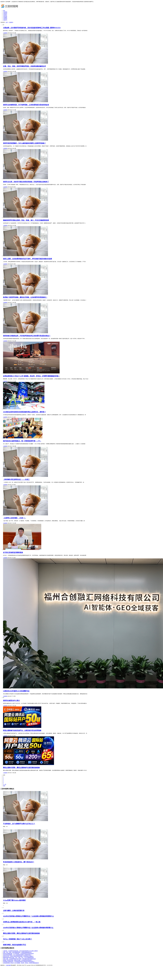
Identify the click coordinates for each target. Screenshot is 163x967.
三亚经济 (5, 13)
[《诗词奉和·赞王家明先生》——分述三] (25, 476)
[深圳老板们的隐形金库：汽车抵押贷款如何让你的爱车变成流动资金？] (25, 332)
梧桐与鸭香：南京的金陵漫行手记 (14, 945)
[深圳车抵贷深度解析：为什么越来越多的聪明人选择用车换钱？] (25, 140)
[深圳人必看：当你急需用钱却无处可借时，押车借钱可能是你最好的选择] (25, 255)
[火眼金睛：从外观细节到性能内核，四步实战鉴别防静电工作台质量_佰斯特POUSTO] (3, 24)
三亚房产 (5, 14)
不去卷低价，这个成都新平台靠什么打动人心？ (19, 823)
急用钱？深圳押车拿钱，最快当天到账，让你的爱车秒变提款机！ (25, 297)
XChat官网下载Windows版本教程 (14, 900)
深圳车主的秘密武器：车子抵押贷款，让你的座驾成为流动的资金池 (26, 105)
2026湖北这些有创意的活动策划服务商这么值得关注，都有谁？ (24, 412)
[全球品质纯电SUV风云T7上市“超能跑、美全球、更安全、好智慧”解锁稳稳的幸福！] (31, 373)
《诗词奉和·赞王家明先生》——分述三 (16, 479)
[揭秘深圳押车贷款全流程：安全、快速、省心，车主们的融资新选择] (25, 217)
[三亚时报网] (10, 8)
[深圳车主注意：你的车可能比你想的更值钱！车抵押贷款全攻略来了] (25, 178)
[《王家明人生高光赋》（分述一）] (25, 515)
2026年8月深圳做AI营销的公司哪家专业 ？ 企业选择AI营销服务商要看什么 (28, 916)
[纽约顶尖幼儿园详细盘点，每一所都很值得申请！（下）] (22, 438)
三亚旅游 (5, 18)
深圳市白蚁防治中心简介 (11, 700)
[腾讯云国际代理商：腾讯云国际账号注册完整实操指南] (28, 764)
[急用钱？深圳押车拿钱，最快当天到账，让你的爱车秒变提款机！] (25, 294)
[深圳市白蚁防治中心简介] (3, 697)
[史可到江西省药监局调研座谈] (22, 549)
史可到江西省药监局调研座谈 (13, 552)
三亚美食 (5, 16)
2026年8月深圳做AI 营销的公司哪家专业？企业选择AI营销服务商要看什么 (28, 927)
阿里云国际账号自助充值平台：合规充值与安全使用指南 (22, 730)
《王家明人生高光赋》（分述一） (14, 518)
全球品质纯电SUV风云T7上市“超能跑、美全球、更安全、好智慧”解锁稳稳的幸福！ (31, 376)
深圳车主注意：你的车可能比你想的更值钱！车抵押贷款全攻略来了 (26, 181)
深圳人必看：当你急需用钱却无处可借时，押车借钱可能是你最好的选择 (27, 259)
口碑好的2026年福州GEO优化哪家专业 (16, 691)
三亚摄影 (5, 17)
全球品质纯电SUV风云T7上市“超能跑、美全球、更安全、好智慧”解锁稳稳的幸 (21, 962)
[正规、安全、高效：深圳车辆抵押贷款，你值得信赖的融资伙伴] (25, 63)
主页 (7, 22)
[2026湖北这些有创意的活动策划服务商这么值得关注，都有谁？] (23, 408)
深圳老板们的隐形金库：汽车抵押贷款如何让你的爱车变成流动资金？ (26, 336)
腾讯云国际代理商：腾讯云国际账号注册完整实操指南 (21, 767)
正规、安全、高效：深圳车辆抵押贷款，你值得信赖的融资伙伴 (24, 66)
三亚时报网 (8, 965)
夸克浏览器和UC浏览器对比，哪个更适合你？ (18, 862)
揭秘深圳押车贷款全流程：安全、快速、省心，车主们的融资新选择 (26, 220)
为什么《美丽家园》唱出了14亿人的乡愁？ (17, 939)
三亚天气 (5, 20)
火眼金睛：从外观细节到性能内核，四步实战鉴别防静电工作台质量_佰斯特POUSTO (32, 27)
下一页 (4, 784)
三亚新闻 (5, 12)
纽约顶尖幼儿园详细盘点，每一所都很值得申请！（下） (22, 441)
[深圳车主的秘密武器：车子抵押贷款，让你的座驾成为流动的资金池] (25, 101)
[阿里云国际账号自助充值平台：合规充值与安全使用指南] (22, 727)
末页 (4, 785)
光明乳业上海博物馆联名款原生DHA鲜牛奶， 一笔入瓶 (21, 922)
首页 (4, 10)
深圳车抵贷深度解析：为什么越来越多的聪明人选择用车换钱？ (24, 143)
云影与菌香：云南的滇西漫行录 (13, 910)
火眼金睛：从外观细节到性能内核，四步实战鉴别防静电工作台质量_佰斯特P (20, 950)
